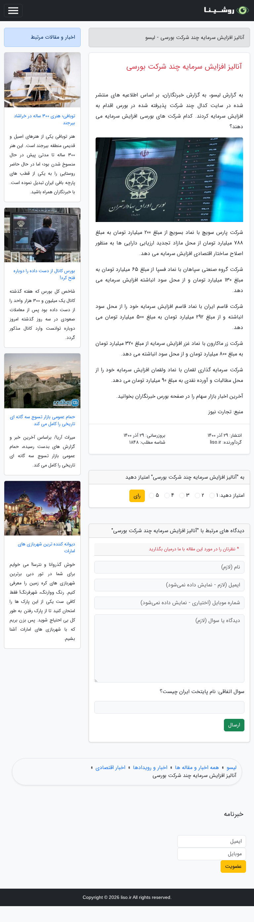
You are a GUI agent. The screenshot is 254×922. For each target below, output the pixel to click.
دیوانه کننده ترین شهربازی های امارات (46, 548)
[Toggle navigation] (13, 10)
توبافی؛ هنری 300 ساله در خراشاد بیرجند (44, 120)
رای (137, 496)
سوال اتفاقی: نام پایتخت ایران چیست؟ (202, 692)
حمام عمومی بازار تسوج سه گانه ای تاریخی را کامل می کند (42, 420)
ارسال (234, 725)
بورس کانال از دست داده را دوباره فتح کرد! (44, 274)
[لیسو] (225, 10)
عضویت (233, 866)
